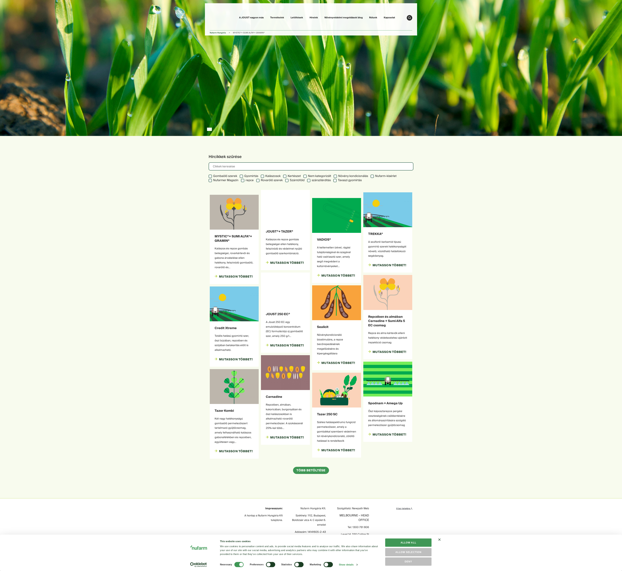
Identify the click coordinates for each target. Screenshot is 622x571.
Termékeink (277, 18)
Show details (346, 564)
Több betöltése (310, 470)
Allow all (408, 542)
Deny (408, 561)
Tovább (409, 18)
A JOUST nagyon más (251, 18)
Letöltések (297, 18)
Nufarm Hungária (218, 33)
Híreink (314, 18)
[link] (217, 17)
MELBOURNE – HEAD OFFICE (354, 518)
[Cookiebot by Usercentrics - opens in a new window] (198, 564)
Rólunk (373, 18)
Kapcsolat (389, 18)
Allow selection (408, 552)
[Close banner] (439, 542)
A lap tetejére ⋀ (404, 509)
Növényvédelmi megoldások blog (343, 18)
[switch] (270, 564)
